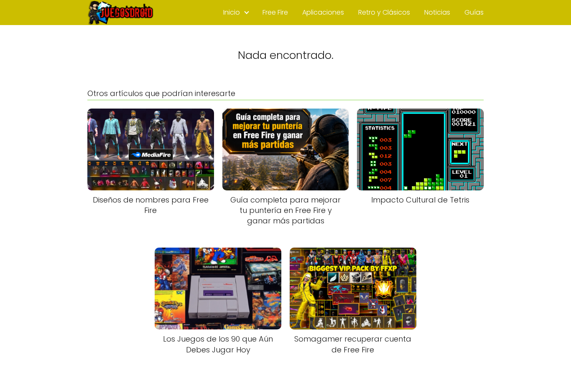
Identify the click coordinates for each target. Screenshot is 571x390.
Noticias (437, 12)
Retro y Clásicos (384, 12)
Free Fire (275, 12)
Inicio (231, 12)
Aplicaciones (323, 12)
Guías (474, 12)
